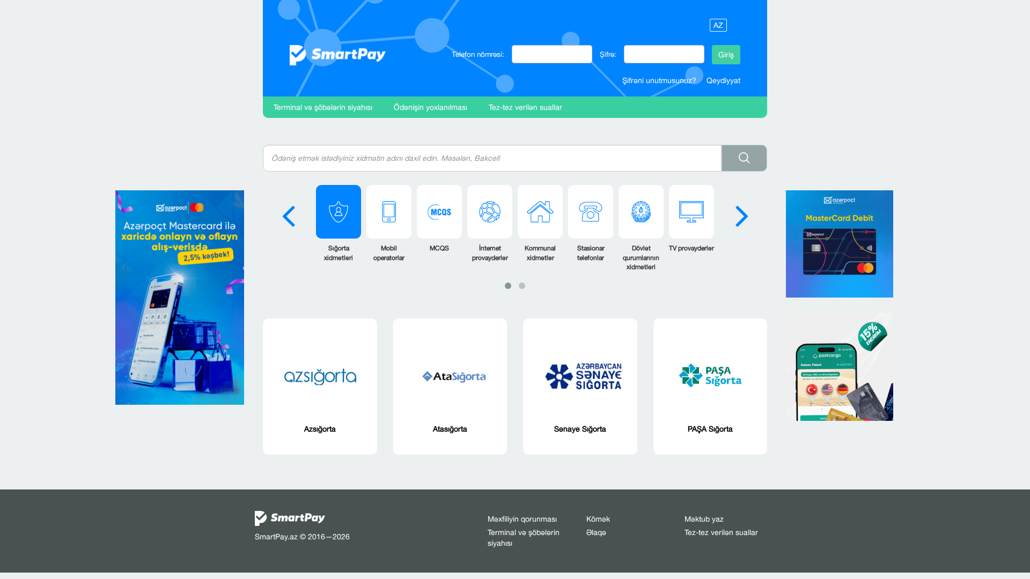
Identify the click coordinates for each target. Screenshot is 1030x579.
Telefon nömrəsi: (478, 54)
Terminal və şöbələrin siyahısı (323, 107)
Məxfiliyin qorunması (522, 519)
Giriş (726, 54)
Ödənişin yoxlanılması (430, 107)
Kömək (598, 519)
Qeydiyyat (723, 80)
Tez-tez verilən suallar (525, 107)
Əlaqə (596, 532)
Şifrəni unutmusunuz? (659, 80)
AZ (718, 25)
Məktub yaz (704, 519)
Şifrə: (608, 54)
